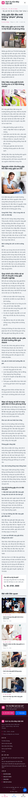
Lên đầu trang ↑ (14, 791)
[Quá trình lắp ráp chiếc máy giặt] (14, 685)
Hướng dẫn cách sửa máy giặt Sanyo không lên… (13, 758)
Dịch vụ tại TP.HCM (6, 748)
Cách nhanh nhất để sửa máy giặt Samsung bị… (14, 763)
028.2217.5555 (7, 776)
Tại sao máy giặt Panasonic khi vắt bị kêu (12, 761)
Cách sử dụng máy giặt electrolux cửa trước (13, 618)
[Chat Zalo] (25, 790)
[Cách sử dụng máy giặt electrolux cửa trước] (14, 605)
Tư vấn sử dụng (13, 8)
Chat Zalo (22, 713)
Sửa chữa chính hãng (7, 746)
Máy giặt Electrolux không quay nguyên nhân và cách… (14, 766)
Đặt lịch (23, 796)
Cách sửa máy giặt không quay (12, 671)
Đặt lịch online (7, 782)
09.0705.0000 (12, 586)
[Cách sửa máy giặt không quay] (14, 659)
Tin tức (3, 751)
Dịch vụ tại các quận (7, 743)
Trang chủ (4, 8)
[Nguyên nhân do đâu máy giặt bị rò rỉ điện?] (14, 632)
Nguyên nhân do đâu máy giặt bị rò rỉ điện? (13, 645)
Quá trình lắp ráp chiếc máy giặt (12, 696)
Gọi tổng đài (5, 796)
